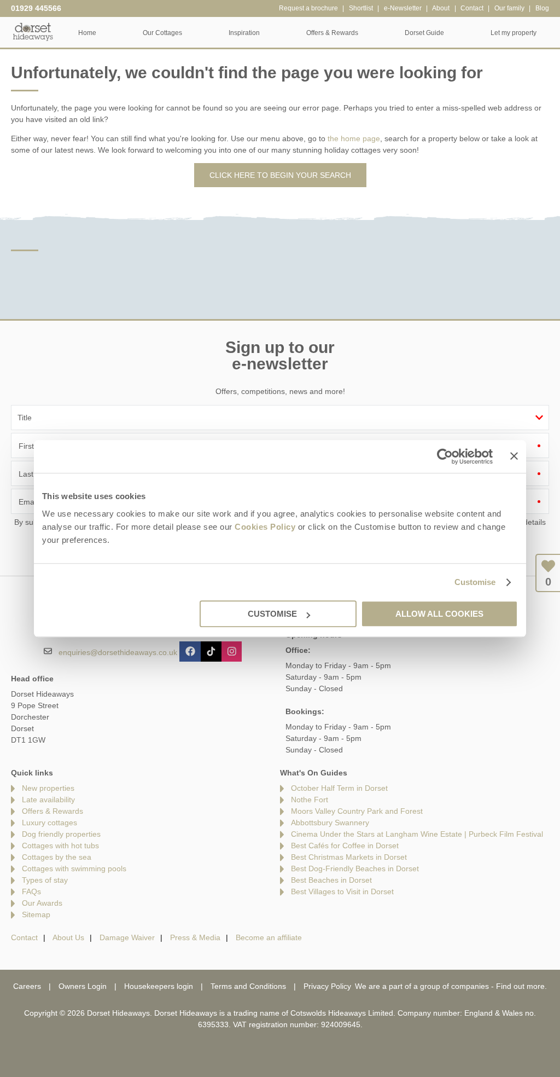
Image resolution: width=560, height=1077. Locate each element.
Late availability (48, 799)
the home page (354, 138)
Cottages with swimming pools (74, 868)
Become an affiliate (269, 937)
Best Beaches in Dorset (331, 880)
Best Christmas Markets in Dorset (349, 857)
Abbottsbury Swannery (330, 822)
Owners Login (83, 986)
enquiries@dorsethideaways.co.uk (118, 652)
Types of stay (45, 880)
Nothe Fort (309, 799)
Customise (475, 582)
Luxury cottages (49, 822)
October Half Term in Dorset (339, 788)
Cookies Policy (265, 526)
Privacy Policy (327, 986)
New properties (48, 788)
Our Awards (42, 903)
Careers (27, 986)
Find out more (520, 986)
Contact (24, 937)
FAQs (31, 891)
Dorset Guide (424, 33)
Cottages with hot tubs (60, 845)
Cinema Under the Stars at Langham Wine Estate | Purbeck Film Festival (417, 834)
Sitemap (36, 914)
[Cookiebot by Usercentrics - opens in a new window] (445, 456)
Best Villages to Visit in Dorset (342, 891)
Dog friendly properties (61, 834)
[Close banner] (514, 456)
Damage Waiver (127, 937)
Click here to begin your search (280, 175)
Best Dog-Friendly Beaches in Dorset (355, 868)
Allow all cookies (439, 613)
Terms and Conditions (248, 986)
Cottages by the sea (56, 857)
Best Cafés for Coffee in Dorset (345, 845)
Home (87, 33)
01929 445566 (36, 8)
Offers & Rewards (52, 811)
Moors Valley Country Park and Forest (357, 811)
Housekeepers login (158, 986)
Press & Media (195, 937)
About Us (68, 937)
